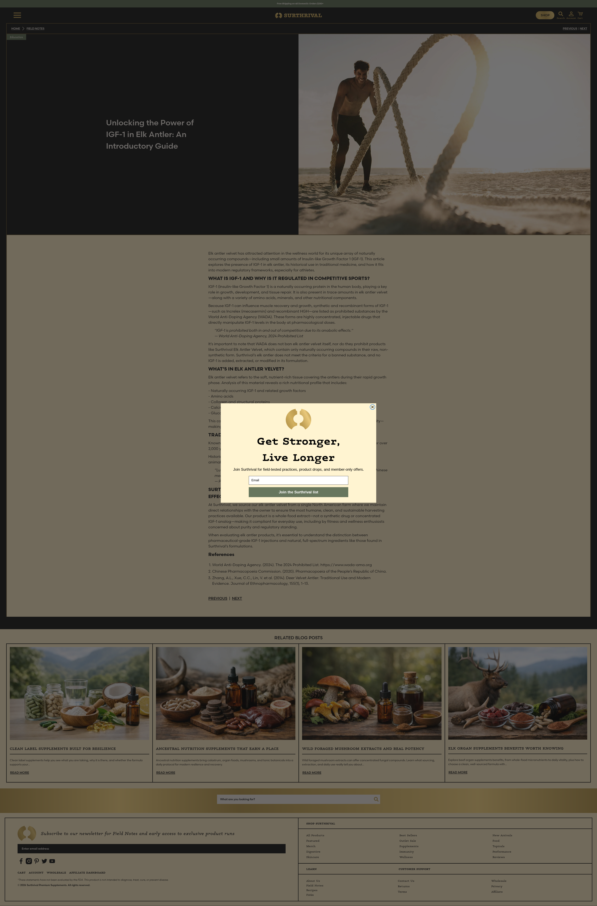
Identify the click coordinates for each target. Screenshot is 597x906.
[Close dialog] (372, 407)
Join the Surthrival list (298, 492)
